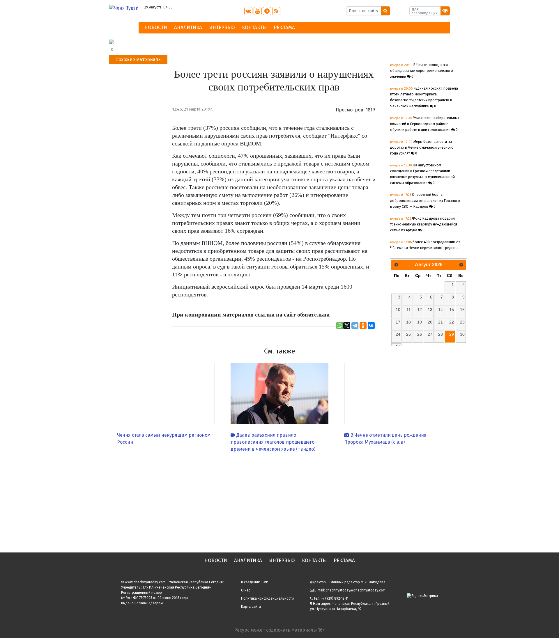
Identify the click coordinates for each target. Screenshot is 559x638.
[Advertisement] (279, 500)
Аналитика (188, 27)
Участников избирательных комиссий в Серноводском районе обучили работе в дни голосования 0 (424, 124)
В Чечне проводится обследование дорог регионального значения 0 (421, 71)
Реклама (284, 27)
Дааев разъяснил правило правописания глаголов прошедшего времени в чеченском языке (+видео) (273, 442)
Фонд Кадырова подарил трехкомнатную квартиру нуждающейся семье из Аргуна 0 (423, 224)
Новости (155, 27)
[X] (346, 325)
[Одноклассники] (363, 325)
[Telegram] (354, 325)
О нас (245, 590)
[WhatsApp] (339, 325)
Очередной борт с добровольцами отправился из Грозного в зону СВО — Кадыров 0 (425, 201)
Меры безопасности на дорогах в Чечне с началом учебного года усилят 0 (422, 148)
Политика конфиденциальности (267, 598)
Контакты (254, 27)
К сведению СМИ (254, 582)
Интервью (222, 27)
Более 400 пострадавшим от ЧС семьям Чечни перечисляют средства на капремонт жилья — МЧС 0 (425, 248)
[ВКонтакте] (371, 325)
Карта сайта (251, 607)
